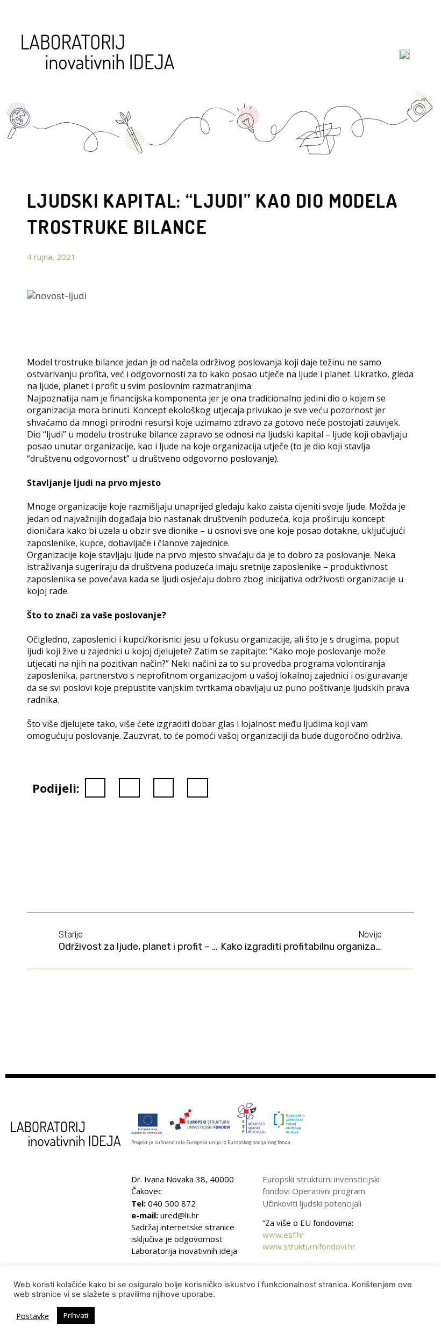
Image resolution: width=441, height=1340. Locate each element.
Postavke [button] (32, 1316)
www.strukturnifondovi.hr (308, 1246)
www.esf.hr (283, 1234)
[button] (367, 61)
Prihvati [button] (75, 1315)
